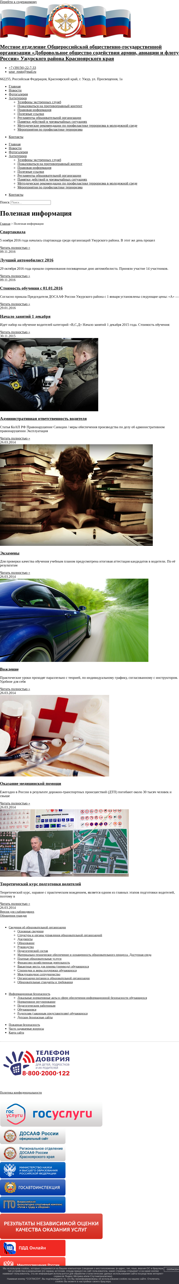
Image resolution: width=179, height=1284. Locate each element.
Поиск (5, 202)
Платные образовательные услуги (39, 958)
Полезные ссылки (30, 114)
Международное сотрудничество (38, 974)
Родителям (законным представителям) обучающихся (52, 1013)
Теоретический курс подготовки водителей (40, 884)
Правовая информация (34, 110)
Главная (15, 86)
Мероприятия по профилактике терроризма (50, 129)
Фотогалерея (18, 94)
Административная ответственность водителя (43, 418)
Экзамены (9, 553)
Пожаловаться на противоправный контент (49, 106)
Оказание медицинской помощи (30, 783)
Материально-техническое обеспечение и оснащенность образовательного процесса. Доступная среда (84, 954)
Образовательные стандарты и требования (45, 982)
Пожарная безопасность (24, 1024)
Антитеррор (18, 98)
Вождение (9, 669)
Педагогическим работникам (36, 1005)
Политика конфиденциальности (21, 1092)
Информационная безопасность (29, 994)
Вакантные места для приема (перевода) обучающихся (53, 966)
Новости (15, 90)
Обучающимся (26, 1009)
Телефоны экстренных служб (39, 102)
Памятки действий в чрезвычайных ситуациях (52, 121)
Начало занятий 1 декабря (25, 316)
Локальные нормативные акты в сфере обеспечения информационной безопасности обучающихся (82, 997)
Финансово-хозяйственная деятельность (43, 962)
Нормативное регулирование (36, 1001)
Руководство (25, 947)
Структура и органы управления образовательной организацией (59, 935)
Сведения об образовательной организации (37, 927)
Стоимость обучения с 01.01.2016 (31, 288)
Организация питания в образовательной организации (53, 978)
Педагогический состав (32, 951)
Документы (25, 939)
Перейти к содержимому (18, 2)
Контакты (16, 137)
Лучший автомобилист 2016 (26, 260)
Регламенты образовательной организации (49, 118)
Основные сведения (30, 931)
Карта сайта (16, 1032)
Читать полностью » (15, 248)
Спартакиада (13, 232)
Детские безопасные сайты (35, 1017)
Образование (25, 943)
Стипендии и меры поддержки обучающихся (47, 970)
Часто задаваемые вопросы (26, 1028)
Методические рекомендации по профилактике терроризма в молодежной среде (77, 125)
